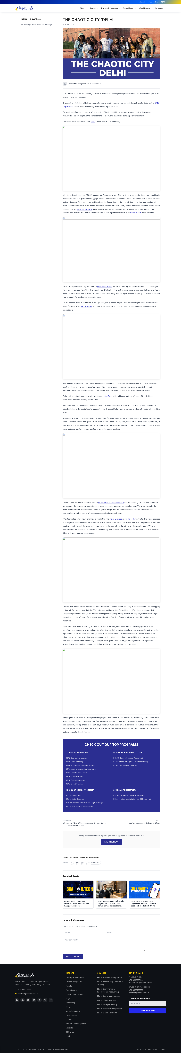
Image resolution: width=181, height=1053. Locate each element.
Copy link (96, 862)
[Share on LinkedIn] (82, 863)
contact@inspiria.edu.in (28, 993)
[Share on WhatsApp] (87, 863)
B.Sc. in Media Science (73, 795)
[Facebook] (17, 1000)
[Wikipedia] (51, 1000)
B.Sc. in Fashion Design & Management (80, 806)
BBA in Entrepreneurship (74, 762)
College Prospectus (74, 982)
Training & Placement (109, 8)
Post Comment (72, 956)
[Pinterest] (39, 1000)
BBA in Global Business (74, 776)
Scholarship (70, 1002)
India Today (131, 519)
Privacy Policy (140, 1049)
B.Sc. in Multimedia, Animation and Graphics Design (84, 803)
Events (68, 1007)
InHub (68, 1036)
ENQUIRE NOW (111, 842)
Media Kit (69, 1028)
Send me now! (148, 1010)
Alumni (142, 2)
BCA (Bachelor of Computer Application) (128, 758)
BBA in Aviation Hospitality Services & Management (132, 799)
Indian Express (115, 519)
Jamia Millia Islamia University (111, 502)
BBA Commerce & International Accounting (81, 769)
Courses (93, 8)
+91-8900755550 (25, 990)
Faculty (69, 986)
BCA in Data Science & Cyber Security (126, 765)
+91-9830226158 (136, 980)
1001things (70, 1032)
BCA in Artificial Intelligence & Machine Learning (130, 762)
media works (135, 212)
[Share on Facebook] (77, 863)
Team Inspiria (71, 990)
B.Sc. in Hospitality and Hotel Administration (129, 795)
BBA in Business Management (76, 758)
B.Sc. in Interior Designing (75, 799)
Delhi (93, 121)
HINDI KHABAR (84, 209)
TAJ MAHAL (86, 306)
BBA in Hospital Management (76, 773)
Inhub (150, 2)
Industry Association (74, 994)
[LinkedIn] (34, 1000)
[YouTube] (22, 1000)
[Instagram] (28, 1000)
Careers (69, 1019)
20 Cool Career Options (76, 1023)
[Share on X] (72, 863)
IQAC (163, 2)
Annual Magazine (73, 1011)
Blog (156, 2)
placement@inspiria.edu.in (140, 983)
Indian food (107, 396)
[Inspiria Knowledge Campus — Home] (24, 8)
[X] (45, 1000)
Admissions (152, 1049)
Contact (163, 1049)
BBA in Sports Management (76, 780)
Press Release (71, 1015)
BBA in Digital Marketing (74, 784)
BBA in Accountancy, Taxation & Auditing (80, 765)
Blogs (68, 998)
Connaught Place (104, 286)
